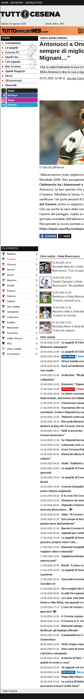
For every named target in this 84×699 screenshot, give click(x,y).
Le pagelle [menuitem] (11, 47)
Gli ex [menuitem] (9, 75)
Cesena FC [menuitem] (12, 52)
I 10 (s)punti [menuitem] (12, 61)
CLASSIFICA (10, 248)
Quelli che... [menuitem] (12, 57)
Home (6, 38)
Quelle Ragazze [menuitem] (15, 71)
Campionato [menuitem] (13, 43)
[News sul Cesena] (30, 14)
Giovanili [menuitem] (10, 85)
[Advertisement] (19, 222)
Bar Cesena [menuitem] (13, 66)
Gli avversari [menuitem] (13, 80)
